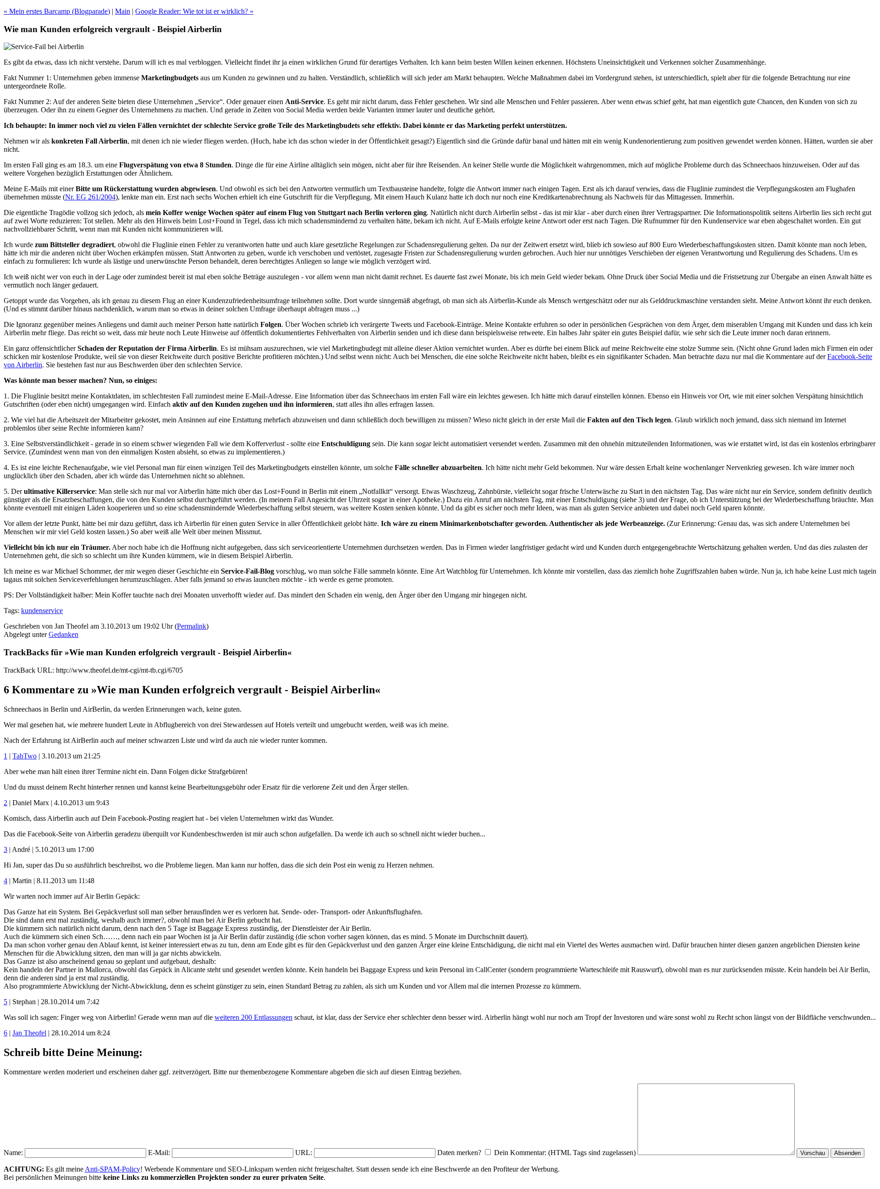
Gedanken (63, 634)
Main (122, 11)
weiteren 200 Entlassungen (253, 1017)
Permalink (191, 626)
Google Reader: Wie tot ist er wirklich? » (194, 11)
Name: (13, 1152)
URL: (303, 1152)
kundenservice (42, 610)
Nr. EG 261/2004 (90, 197)
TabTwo (24, 756)
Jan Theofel (29, 1033)
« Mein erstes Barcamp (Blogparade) (57, 11)
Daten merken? (459, 1152)
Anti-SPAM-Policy (112, 1169)
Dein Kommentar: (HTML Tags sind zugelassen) (565, 1152)
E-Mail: (159, 1152)
